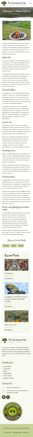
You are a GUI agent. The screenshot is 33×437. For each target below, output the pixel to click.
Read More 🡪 (9, 278)
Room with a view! (10, 324)
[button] (6, 245)
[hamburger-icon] (30, 3)
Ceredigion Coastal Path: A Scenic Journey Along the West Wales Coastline (16, 299)
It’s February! (9, 273)
